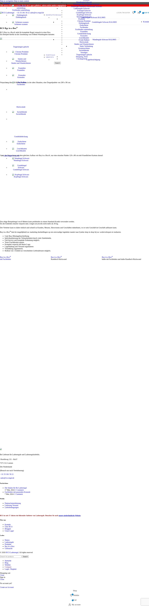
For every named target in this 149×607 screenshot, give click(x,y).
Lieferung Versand (11, 505)
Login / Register (11, 569)
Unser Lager (9, 531)
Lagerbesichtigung (93, 60)
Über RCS (8, 527)
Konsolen (21, 77)
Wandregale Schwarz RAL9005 (104, 40)
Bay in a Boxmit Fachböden (5, 258)
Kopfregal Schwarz (21, 177)
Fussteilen (21, 70)
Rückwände (21, 107)
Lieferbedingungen (12, 507)
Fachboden (21, 84)
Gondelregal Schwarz (21, 170)
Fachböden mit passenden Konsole (17, 492)
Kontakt (146, 22)
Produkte (8, 544)
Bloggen (8, 529)
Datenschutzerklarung (13, 503)
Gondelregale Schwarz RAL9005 (104, 22)
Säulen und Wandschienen (21, 63)
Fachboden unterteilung (21, 10)
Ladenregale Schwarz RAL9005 (93, 17)
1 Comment (19, 490)
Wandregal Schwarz (21, 160)
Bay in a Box (56, 257)
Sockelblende (21, 114)
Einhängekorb (21, 17)
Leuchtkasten (21, 151)
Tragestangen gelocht (21, 47)
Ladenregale (9, 542)
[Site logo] (7, 13)
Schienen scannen (21, 24)
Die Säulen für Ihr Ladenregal (16, 488)
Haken (7, 540)
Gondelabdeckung (21, 137)
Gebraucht (8, 548)
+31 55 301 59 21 (7, 474)
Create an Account (7, 587)
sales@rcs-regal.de (7, 478)
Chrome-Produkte (21, 54)
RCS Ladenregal (12, 552)
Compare (8, 567)
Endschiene (21, 144)
